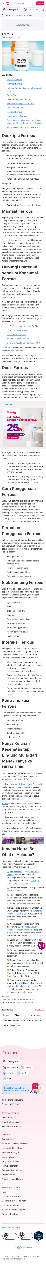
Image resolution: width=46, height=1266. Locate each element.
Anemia (38, 1020)
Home (8, 15)
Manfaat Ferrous (14, 84)
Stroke (37, 1015)
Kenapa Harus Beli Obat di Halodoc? (23, 127)
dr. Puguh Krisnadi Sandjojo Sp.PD (22, 326)
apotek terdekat (26, 963)
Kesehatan (18, 15)
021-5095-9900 (11, 1104)
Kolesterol (17, 1020)
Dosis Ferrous (13, 95)
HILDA (25, 779)
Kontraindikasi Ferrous (17, 116)
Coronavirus (7, 1015)
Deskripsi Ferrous (14, 79)
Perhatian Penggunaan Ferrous (20, 103)
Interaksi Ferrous (14, 112)
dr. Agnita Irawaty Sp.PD (18, 330)
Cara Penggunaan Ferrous (18, 99)
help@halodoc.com (12, 1100)
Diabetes (18, 1015)
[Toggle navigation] (3, 3)
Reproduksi (15, 1025)
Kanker (5, 1025)
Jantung (28, 1015)
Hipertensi (28, 1020)
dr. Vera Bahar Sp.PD (16, 334)
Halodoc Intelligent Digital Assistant (25, 784)
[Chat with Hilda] (42, 946)
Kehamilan (7, 1020)
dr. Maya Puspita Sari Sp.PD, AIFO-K (23, 343)
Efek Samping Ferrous (16, 107)
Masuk (40, 3)
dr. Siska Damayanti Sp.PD (19, 338)
